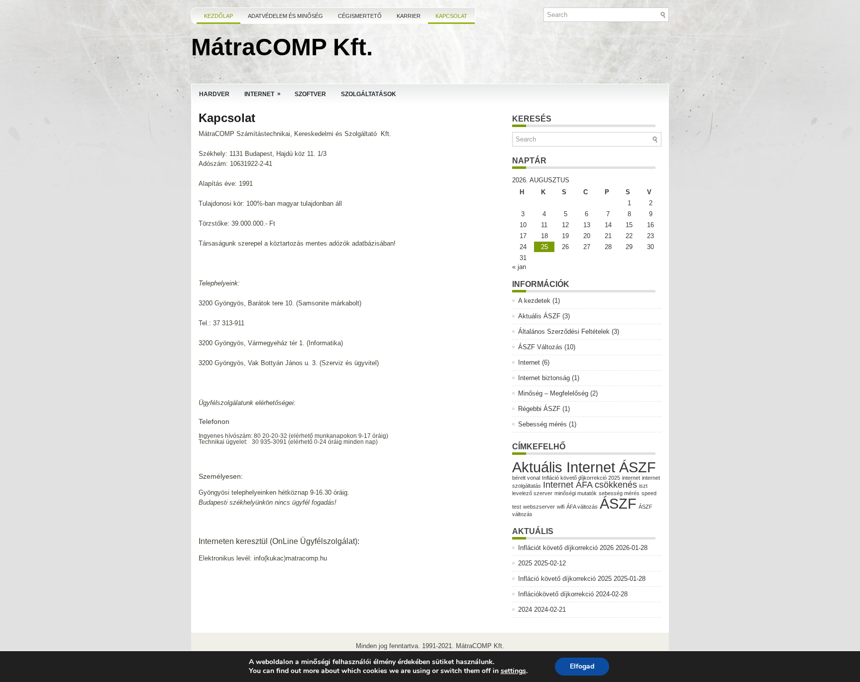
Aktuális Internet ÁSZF (584, 467)
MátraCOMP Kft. (282, 47)
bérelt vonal (526, 478)
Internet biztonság (544, 378)
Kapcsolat (451, 16)
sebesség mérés (619, 493)
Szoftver (310, 94)
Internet (262, 94)
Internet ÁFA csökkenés (590, 485)
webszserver (539, 507)
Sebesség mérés (542, 424)
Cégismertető (360, 16)
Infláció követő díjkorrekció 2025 (581, 478)
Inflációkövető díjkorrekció (556, 594)
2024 (525, 609)
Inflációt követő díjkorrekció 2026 (566, 547)
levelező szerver (532, 493)
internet (631, 478)
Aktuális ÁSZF (539, 316)
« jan (519, 267)
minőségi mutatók (575, 493)
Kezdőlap (218, 16)
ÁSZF (618, 503)
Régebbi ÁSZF (539, 408)
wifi (560, 507)
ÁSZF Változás (540, 347)
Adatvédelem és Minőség (285, 16)
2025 (525, 563)
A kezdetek (534, 300)
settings (513, 671)
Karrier (409, 16)
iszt (643, 486)
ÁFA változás (582, 507)
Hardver (214, 94)
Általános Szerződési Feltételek (564, 331)
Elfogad (582, 666)
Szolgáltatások (368, 94)
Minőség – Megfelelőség (553, 393)
